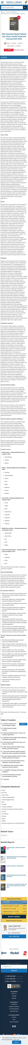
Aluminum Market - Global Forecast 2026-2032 (16, 848)
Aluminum (4, 835)
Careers (14, 996)
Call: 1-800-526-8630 (14, 933)
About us (14, 993)
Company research (14, 1006)
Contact (14, 1017)
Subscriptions (14, 1011)
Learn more (16, 1039)
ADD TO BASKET (14, 916)
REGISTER (14, 970)
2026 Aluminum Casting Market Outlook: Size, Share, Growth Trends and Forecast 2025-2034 (17, 886)
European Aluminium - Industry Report (15, 865)
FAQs (14, 1019)
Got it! (17, 1042)
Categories (14, 1004)
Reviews (14, 998)
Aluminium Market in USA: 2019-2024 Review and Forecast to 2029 (17, 857)
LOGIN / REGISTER (14, 1021)
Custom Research (14, 1009)
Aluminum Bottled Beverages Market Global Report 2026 (16, 875)
